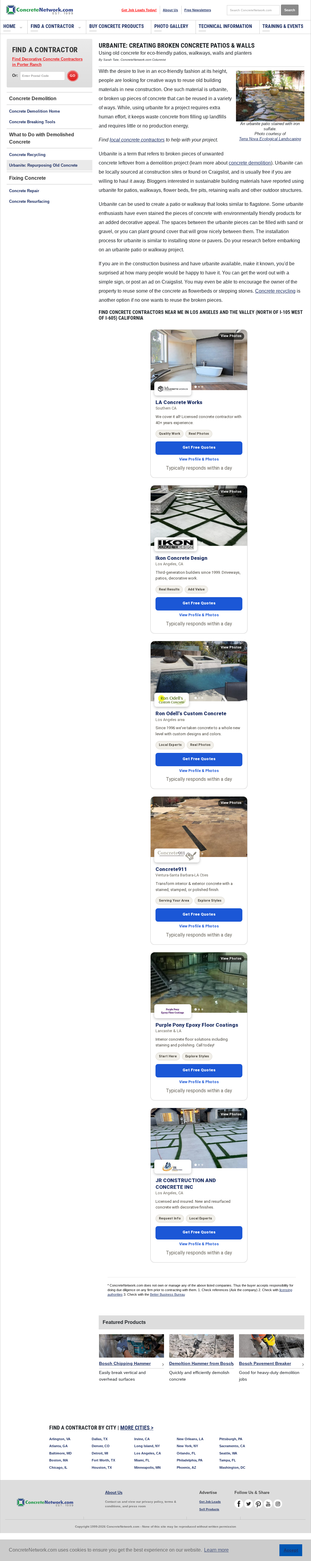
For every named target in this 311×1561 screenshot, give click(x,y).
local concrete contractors (137, 139)
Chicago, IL (58, 1467)
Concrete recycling (275, 291)
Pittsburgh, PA (230, 1439)
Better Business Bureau (167, 1294)
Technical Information (225, 26)
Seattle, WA (228, 1453)
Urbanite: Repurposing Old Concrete (43, 165)
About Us (170, 10)
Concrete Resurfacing (29, 201)
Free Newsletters (197, 10)
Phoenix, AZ (186, 1467)
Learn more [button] (216, 1549)
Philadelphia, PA (190, 1460)
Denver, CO (101, 1446)
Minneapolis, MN (147, 1467)
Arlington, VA (59, 1439)
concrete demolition (250, 162)
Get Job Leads (210, 1501)
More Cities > (136, 1427)
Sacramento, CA (232, 1446)
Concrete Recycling (27, 154)
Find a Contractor (52, 26)
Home (9, 26)
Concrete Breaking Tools (32, 122)
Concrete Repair (24, 191)
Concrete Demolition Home (34, 111)
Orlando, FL (186, 1453)
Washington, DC (232, 1467)
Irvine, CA (142, 1439)
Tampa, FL (227, 1460)
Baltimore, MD (60, 1453)
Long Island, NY (147, 1446)
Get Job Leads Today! (139, 10)
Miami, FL (142, 1460)
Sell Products (209, 1509)
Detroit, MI (100, 1453)
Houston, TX (102, 1467)
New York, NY (187, 1446)
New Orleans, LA (190, 1439)
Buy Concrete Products (116, 26)
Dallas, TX (100, 1439)
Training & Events (282, 26)
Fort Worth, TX (103, 1460)
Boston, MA (58, 1460)
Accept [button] (291, 1550)
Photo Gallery (171, 26)
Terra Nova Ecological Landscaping (270, 139)
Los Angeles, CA (147, 1453)
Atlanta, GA (58, 1446)
